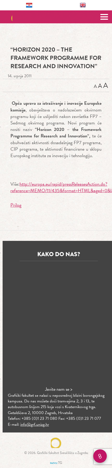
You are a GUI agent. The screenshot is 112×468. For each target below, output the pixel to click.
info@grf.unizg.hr (34, 424)
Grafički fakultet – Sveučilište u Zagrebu (56, 17)
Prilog (15, 204)
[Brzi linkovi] (100, 456)
